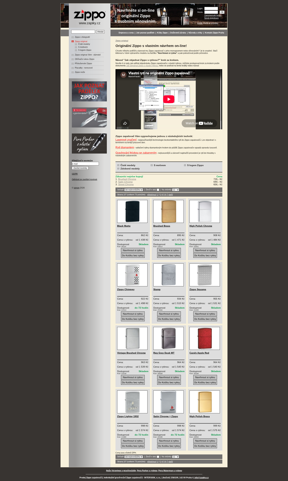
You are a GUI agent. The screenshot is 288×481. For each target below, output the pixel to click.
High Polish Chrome (201, 226)
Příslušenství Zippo (83, 63)
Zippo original (81, 41)
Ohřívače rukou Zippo (84, 59)
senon (77, 188)
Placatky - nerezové (84, 68)
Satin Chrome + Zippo (165, 416)
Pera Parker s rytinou (147, 470)
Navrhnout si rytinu (133, 250)
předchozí (151, 194)
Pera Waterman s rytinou (170, 470)
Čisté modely (84, 44)
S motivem (83, 47)
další (170, 194)
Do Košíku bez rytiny (133, 255)
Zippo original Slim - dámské (88, 55)
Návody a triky (195, 33)
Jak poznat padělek (145, 33)
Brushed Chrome (127, 179)
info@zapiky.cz (201, 477)
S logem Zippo (84, 50)
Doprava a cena (126, 33)
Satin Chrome (125, 181)
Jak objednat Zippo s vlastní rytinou (142, 65)
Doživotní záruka (178, 33)
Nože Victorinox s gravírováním (121, 470)
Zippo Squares (198, 289)
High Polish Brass (200, 416)
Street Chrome (126, 184)
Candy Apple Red (199, 353)
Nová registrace (211, 18)
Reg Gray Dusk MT (163, 353)
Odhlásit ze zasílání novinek (84, 179)
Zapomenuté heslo (212, 15)
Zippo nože (80, 72)
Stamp (156, 289)
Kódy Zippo (162, 33)
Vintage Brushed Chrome (131, 353)
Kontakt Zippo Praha (214, 33)
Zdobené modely (130, 168)
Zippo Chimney (125, 289)
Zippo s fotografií (82, 37)
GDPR (75, 174)
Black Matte (123, 226)
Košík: (200, 23)
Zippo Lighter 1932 (128, 416)
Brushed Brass (161, 226)
